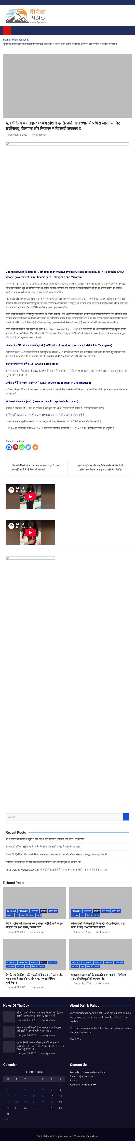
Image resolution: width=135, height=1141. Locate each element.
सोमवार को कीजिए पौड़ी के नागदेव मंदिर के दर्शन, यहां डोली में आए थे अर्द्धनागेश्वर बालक (43, 846)
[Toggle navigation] (15, 29)
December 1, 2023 (17, 134)
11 (16, 1096)
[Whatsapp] (22, 447)
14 (43, 1096)
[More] (35, 447)
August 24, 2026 (16, 932)
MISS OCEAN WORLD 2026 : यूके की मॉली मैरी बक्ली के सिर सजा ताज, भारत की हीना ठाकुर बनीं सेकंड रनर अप (56, 869)
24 (7, 1108)
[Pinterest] (15, 447)
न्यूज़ (17, 915)
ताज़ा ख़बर (75, 915)
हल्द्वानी (39, 915)
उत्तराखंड (44, 911)
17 (7, 1102)
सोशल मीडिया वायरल (27, 915)
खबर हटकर (106, 911)
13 (34, 1096)
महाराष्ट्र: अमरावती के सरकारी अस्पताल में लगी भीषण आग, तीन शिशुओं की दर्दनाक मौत (43, 862)
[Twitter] (28, 447)
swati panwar (39, 134)
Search (126, 816)
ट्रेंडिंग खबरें (53, 911)
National (76, 962)
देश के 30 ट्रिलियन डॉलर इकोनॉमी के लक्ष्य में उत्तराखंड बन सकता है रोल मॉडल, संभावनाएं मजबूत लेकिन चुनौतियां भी (56, 854)
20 (34, 1102)
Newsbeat (23, 911)
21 (43, 1102)
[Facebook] (9, 447)
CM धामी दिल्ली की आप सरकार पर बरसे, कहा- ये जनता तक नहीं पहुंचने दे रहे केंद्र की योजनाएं (36, 467)
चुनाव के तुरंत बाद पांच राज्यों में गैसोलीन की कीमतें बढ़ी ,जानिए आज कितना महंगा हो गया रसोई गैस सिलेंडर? (100, 467)
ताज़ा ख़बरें (10, 915)
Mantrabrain (92, 1136)
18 (16, 1102)
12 (25, 1096)
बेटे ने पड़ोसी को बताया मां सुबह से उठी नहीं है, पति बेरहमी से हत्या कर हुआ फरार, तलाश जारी (45, 839)
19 (25, 1102)
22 (52, 1102)
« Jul (5, 1118)
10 (7, 1096)
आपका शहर (34, 911)
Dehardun (11, 911)
